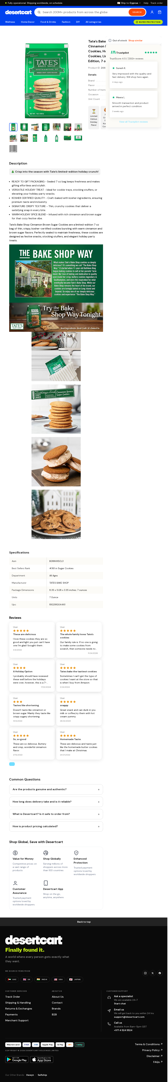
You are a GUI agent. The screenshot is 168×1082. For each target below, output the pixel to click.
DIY (78, 22)
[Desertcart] (18, 12)
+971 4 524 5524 (122, 1031)
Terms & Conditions (146, 1045)
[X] (150, 974)
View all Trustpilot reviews (131, 212)
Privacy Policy (150, 1051)
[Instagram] (143, 974)
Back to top (83, 922)
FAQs (155, 1063)
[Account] (150, 12)
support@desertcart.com (128, 1017)
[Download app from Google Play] (16, 1060)
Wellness (10, 22)
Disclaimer (152, 1057)
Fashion (66, 22)
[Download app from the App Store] (41, 1060)
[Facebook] (157, 974)
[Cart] (157, 12)
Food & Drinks (48, 22)
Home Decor (28, 22)
